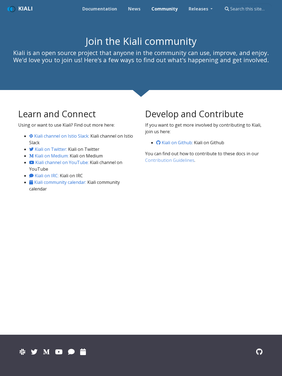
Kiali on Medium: (51, 156)
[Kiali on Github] (259, 351)
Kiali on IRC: (46, 176)
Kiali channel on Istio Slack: (61, 136)
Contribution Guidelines (169, 160)
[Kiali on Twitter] (34, 351)
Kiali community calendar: (59, 182)
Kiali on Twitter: (50, 149)
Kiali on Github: (177, 143)
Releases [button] (199, 9)
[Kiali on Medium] (46, 351)
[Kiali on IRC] (71, 351)
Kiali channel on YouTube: (61, 162)
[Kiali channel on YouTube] (59, 351)
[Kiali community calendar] (83, 351)
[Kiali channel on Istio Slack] (22, 351)
